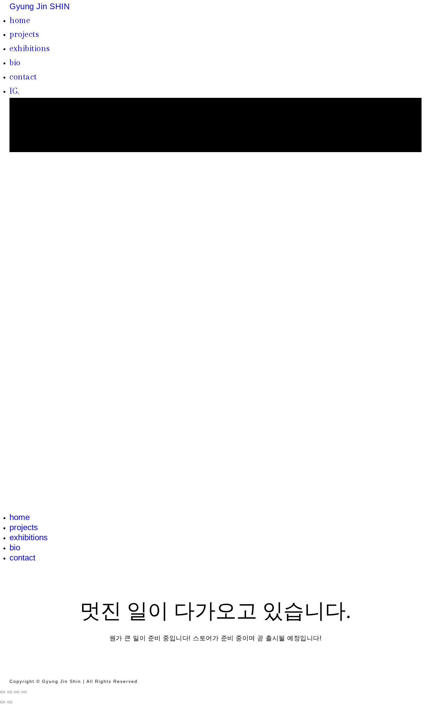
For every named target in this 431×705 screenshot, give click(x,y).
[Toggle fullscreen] (16, 692)
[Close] (2, 692)
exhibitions (29, 48)
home (19, 20)
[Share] (9, 692)
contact (23, 76)
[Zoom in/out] (24, 692)
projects (24, 34)
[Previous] (2, 702)
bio (15, 62)
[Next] (9, 702)
